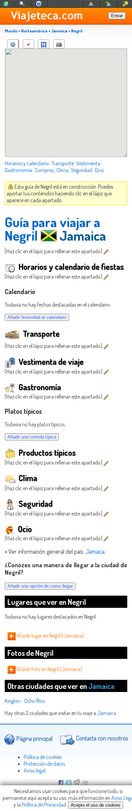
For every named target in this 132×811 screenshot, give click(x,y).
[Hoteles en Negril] (43, 44)
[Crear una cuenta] (109, 3)
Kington (13, 700)
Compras (44, 170)
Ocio (99, 170)
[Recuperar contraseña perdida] (125, 3)
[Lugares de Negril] (28, 44)
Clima (62, 170)
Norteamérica (34, 30)
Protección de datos (44, 763)
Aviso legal (34, 770)
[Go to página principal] (6, 3)
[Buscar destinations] (23, 3)
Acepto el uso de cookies (95, 805)
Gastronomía (18, 170)
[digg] (85, 783)
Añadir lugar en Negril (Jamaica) (50, 635)
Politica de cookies (43, 757)
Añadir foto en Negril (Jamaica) (49, 669)
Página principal (33, 738)
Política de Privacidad (44, 804)
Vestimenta (88, 163)
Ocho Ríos (34, 700)
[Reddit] (77, 783)
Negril (76, 30)
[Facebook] (61, 783)
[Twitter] (68, 783)
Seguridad (81, 170)
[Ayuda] (39, 3)
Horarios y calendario (27, 163)
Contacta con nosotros (101, 738)
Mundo (11, 30)
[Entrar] (91, 3)
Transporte (62, 163)
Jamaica (59, 30)
